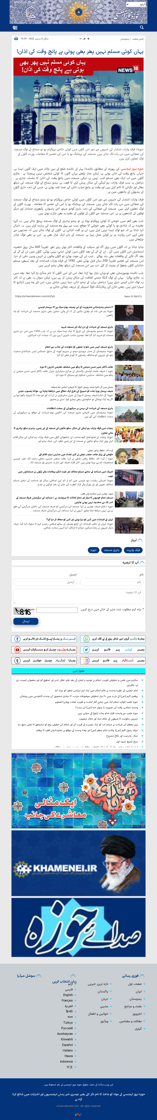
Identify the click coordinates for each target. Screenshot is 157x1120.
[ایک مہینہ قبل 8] (129, 434)
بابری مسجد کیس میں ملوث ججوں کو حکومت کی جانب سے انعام (79, 347)
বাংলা (70, 1017)
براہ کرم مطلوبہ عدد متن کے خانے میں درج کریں (112, 609)
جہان (104, 999)
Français (67, 1000)
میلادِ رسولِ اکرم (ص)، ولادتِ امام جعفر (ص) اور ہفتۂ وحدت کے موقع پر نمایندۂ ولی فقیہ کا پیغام (87, 730)
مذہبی (104, 1006)
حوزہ (94, 550)
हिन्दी (69, 1012)
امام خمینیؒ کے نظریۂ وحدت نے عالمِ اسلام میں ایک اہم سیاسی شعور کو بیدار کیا (96, 690)
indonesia (66, 1062)
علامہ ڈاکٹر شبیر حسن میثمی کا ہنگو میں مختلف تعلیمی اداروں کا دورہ (76, 367)
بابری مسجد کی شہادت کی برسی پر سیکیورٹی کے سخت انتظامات (80, 408)
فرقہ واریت (133, 550)
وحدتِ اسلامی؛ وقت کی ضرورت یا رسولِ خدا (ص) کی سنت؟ (106, 707)
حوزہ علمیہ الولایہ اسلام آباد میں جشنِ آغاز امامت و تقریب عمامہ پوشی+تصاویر (96, 702)
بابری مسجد (111, 550)
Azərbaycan (65, 1034)
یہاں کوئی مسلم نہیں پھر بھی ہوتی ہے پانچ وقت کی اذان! (80, 52)
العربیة (69, 1006)
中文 (70, 1067)
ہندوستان (125, 39)
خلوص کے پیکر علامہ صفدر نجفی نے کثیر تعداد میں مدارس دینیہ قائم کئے (76, 454)
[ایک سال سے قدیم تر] (129, 313)
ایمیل (73, 574)
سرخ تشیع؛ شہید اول (127, 741)
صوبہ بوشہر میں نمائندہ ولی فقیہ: (96, 494)
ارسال (25, 621)
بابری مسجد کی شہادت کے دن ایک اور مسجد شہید (87, 327)
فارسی (69, 989)
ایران (139, 991)
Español (67, 1045)
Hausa (69, 1056)
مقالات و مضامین (130, 1021)
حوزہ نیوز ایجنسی (132, 169)
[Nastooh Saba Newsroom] (78, 1114)
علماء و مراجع (133, 1006)
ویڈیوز (104, 1021)
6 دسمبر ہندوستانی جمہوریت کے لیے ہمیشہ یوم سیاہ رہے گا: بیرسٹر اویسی (75, 307)
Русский (67, 1028)
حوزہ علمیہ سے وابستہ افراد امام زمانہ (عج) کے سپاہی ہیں (108, 713)
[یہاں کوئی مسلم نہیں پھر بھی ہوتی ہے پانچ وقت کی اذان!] (78, 101)
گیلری (138, 1029)
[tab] (78, 671)
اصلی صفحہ (138, 39)
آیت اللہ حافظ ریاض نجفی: (100, 450)
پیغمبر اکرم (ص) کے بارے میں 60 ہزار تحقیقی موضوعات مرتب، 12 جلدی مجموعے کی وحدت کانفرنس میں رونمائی (79, 696)
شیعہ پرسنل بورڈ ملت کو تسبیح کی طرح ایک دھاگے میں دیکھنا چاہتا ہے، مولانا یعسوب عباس (65, 391)
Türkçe (68, 1023)
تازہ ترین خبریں (98, 984)
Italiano (68, 1050)
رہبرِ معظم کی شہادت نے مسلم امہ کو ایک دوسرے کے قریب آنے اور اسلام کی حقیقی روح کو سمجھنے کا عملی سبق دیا (78, 724)
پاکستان (103, 991)
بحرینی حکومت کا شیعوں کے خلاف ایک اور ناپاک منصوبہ (108, 719)
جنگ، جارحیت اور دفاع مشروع (122, 736)
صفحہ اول (135, 984)
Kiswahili (67, 1039)
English (68, 995)
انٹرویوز (137, 1014)
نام (142, 574)
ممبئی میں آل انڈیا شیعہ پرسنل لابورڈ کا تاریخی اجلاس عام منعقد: (82, 387)
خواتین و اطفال (98, 1014)
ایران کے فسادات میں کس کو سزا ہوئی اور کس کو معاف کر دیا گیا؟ (79, 519)
